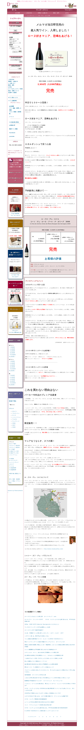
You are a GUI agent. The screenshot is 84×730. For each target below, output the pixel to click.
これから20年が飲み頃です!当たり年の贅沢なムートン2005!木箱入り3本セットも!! (47, 677)
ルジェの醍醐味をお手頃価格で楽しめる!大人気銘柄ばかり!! (41, 649)
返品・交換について (13, 90)
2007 (13, 425)
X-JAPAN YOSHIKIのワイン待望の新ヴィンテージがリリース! (42, 710)
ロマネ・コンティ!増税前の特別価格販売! (36, 699)
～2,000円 (12, 349)
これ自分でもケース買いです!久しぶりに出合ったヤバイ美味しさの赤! (44, 658)
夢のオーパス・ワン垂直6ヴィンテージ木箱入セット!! (39, 667)
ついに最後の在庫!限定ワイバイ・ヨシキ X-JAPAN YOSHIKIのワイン (44, 638)
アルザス (14, 419)
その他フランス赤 (14, 451)
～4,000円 (12, 351)
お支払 (10, 87)
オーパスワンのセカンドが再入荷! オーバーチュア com (40, 616)
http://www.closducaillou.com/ (53, 549)
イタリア (11, 464)
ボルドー (14, 411)
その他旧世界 (12, 467)
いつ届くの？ (11, 83)
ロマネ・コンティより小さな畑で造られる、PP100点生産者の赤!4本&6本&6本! (46, 707)
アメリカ (11, 466)
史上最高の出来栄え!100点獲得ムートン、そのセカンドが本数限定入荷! (44, 655)
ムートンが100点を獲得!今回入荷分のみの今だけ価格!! (39, 702)
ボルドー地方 (12, 443)
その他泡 (11, 458)
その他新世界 (12, 469)
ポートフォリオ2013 (15, 304)
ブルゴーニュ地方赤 (14, 445)
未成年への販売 (12, 92)
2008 (13, 427)
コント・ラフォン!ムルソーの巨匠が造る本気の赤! (38, 705)
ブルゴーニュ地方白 (14, 447)
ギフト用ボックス (13, 97)
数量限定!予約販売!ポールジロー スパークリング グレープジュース (44, 680)
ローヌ (14, 415)
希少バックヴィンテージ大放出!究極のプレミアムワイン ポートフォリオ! (45, 641)
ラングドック (15, 421)
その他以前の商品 (14, 122)
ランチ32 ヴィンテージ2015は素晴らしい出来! (37, 627)
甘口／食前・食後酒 (14, 479)
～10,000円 (12, 354)
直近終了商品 (12, 401)
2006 (13, 423)
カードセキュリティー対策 (15, 88)
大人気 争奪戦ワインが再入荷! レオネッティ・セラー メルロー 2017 (44, 633)
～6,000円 (12, 352)
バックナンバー (32, 716)
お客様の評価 (53, 258)
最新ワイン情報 (13, 129)
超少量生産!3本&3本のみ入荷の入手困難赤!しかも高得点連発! (41, 664)
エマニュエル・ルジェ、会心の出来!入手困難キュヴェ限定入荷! (42, 652)
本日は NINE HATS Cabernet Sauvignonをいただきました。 (42, 624)
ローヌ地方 (12, 449)
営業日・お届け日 (13, 81)
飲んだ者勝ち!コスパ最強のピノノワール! (36, 661)
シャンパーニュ (16, 417)
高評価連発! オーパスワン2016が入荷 (35, 674)
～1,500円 (12, 347)
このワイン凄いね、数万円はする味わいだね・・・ (38, 636)
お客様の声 (12, 125)
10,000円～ (12, 356)
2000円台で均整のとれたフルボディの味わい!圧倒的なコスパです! (43, 693)
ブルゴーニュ (15, 413)
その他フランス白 (14, 453)
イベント (11, 116)
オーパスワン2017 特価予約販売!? (34, 630)
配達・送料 (11, 85)
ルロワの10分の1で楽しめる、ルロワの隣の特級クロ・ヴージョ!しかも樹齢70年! (46, 696)
